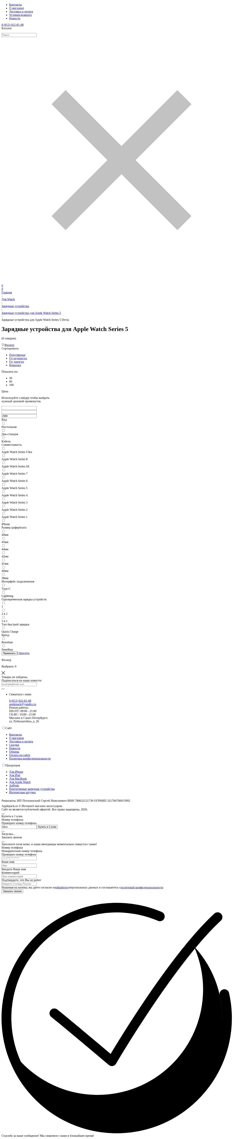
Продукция (12, 765)
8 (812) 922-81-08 (13, 24)
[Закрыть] (3, 841)
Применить (9, 653)
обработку (62, 887)
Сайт (8, 728)
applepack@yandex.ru (22, 704)
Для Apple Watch (20, 782)
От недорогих (18, 358)
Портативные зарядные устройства (32, 788)
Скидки (14, 744)
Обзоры (14, 751)
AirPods (14, 785)
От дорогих (16, 361)
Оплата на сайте (19, 755)
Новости (14, 18)
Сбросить (23, 653)
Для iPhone (16, 771)
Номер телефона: (13, 819)
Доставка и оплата (21, 11)
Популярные (17, 354)
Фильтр (9, 345)
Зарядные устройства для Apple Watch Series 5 (31, 313)
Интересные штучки (22, 792)
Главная (7, 292)
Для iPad (14, 775)
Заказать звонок (12, 891)
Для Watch (8, 299)
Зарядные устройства (15, 306)
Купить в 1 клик (47, 826)
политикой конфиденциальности (142, 887)
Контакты (15, 4)
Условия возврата (20, 15)
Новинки (15, 365)
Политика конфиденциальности (30, 758)
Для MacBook (18, 778)
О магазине (16, 8)
